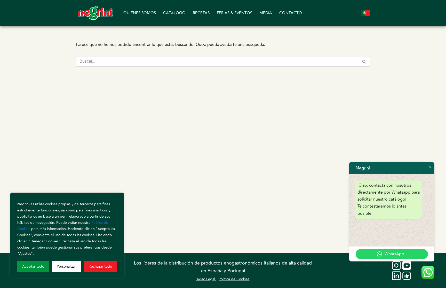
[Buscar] (364, 61)
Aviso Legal (206, 279)
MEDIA (265, 13)
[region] (67, 235)
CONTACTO (290, 13)
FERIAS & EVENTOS (234, 13)
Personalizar (66, 266)
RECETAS (201, 13)
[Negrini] (95, 13)
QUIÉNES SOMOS (139, 13)
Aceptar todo (33, 266)
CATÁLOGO (174, 13)
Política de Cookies (234, 279)
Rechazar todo (100, 266)
